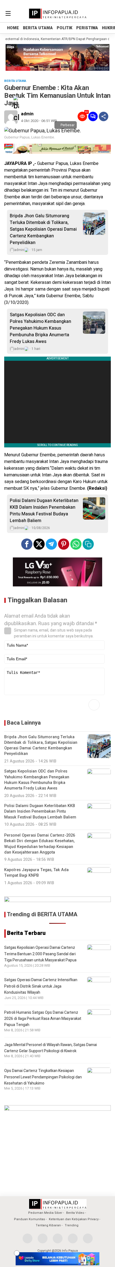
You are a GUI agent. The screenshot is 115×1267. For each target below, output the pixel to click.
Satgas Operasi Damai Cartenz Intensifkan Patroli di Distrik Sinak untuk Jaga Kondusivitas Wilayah (40, 986)
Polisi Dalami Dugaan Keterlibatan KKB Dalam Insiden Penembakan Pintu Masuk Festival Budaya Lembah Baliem (44, 510)
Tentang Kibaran (48, 1225)
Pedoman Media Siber (45, 1213)
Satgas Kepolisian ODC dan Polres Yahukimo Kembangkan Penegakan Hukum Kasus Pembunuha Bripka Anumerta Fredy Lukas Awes (40, 328)
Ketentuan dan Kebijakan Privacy (74, 1219)
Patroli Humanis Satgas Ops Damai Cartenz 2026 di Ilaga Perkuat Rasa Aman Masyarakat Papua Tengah (42, 1019)
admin (27, 114)
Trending (71, 1225)
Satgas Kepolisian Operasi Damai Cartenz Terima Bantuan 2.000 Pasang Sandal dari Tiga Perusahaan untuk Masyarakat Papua (40, 954)
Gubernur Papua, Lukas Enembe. (29, 137)
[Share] (103, 116)
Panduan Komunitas (29, 1219)
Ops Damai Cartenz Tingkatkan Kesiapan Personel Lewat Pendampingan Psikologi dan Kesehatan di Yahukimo (43, 1077)
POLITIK (64, 28)
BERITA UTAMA (38, 28)
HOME (13, 28)
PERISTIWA (87, 28)
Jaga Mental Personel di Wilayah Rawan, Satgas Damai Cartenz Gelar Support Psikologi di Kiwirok (50, 1048)
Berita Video (75, 1213)
